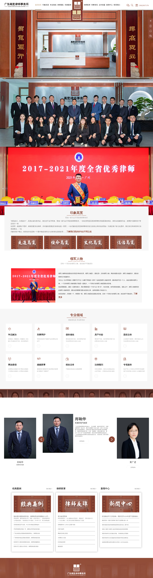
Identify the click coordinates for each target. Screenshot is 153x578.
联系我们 (117, 5)
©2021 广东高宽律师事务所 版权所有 (67, 450)
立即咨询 (81, 304)
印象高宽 (45, 5)
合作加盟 (102, 5)
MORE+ (49, 352)
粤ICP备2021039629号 (90, 450)
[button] (41, 302)
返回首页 (38, 5)
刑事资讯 (94, 5)
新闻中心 (109, 5)
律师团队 (60, 5)
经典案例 (68, 5)
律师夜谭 (87, 5)
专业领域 (53, 5)
